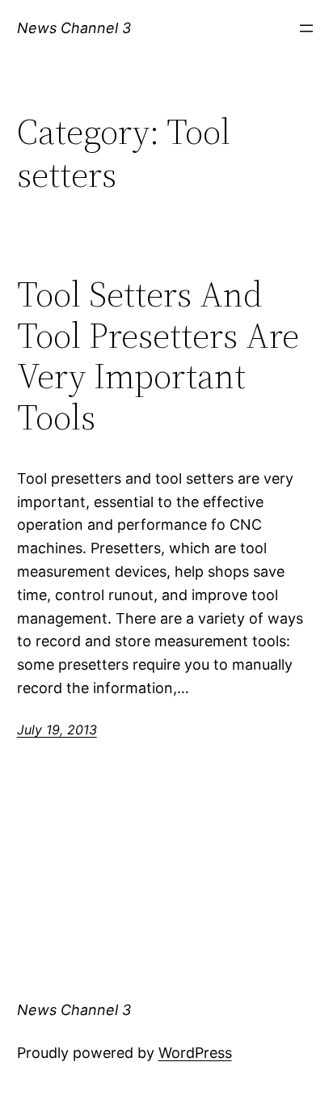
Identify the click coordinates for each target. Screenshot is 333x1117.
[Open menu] (306, 28)
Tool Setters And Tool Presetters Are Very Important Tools (158, 356)
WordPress (195, 1052)
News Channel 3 (74, 27)
